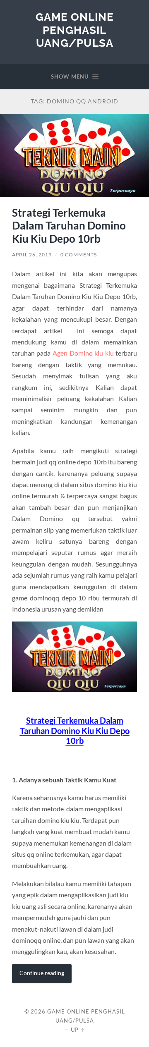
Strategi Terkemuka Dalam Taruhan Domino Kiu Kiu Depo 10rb (69, 225)
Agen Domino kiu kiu (83, 353)
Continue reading (41, 972)
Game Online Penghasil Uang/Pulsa (75, 29)
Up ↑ (78, 1029)
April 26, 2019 (32, 254)
